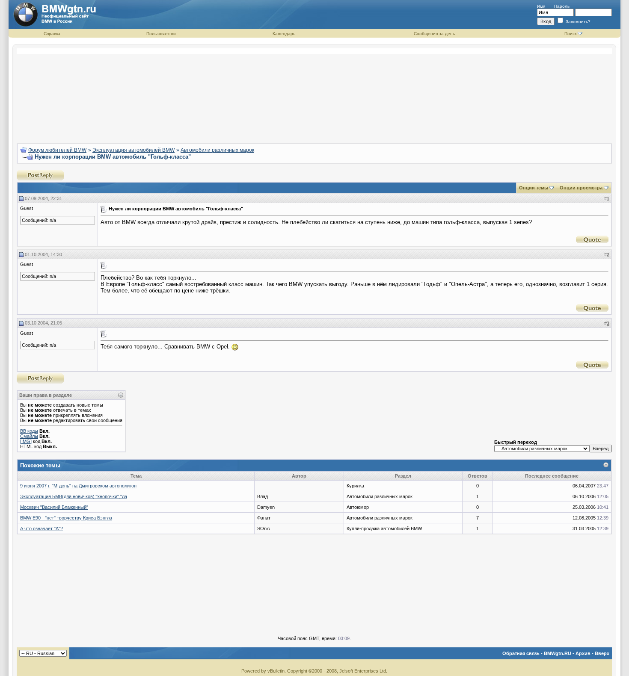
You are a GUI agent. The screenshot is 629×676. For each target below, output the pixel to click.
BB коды (29, 431)
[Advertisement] (314, 92)
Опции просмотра (581, 187)
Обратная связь (521, 653)
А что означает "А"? (41, 528)
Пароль (562, 6)
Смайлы (29, 436)
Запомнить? (577, 21)
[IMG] (26, 441)
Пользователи (161, 33)
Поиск (570, 33)
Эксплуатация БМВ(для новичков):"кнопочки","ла (73, 496)
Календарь (284, 33)
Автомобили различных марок (217, 150)
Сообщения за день (434, 33)
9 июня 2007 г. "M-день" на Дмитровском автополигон (78, 485)
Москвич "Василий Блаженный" (54, 507)
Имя (541, 6)
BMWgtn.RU (557, 653)
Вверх (602, 653)
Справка (52, 33)
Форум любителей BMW (57, 150)
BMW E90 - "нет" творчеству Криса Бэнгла (66, 517)
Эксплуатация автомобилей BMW (133, 150)
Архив (583, 653)
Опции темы (533, 187)
